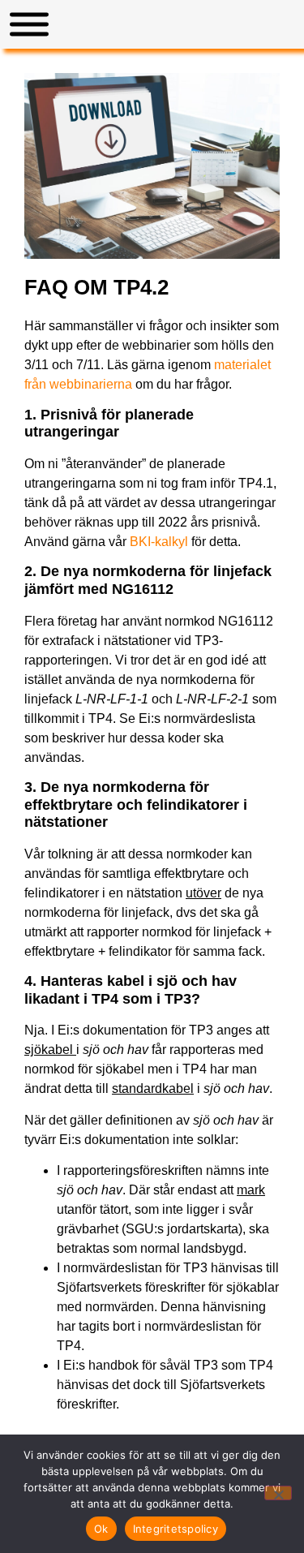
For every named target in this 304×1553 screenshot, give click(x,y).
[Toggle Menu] (29, 25)
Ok (101, 1528)
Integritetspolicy (175, 1528)
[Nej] (278, 1493)
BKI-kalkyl (159, 541)
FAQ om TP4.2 (96, 287)
